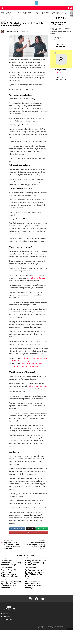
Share (3, 21)
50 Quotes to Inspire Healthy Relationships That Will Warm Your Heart (34, 573)
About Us (49, 626)
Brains (4, 618)
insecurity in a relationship (36, 278)
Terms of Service (58, 626)
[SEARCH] (71, 8)
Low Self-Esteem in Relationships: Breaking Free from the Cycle (11, 563)
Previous (1, 13)
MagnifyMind (41, 626)
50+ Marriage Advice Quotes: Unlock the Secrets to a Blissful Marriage (34, 585)
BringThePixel (61, 70)
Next (72, 13)
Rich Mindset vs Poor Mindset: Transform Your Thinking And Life (8, 12)
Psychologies (6, 616)
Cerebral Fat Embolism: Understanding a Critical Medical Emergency (42, 12)
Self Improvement (7, 558)
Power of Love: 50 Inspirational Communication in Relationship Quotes (9, 573)
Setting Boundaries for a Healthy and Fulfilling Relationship (35, 563)
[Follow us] (68, 8)
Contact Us (51, 627)
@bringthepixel (61, 72)
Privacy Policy (42, 627)
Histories (5, 613)
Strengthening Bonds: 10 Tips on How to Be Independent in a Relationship (11, 585)
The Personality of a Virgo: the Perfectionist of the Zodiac (25, 12)
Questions (5, 615)
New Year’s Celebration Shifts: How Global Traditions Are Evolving (59, 12)
